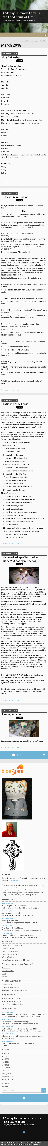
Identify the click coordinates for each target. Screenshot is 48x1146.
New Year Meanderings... (20, 1022)
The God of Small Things (12, 928)
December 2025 (7, 1077)
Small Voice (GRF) (8, 971)
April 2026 (5, 1065)
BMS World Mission (8, 948)
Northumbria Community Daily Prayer (14, 990)
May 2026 (5, 1062)
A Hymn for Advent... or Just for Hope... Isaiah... (24, 1036)
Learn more (36, 1144)
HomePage (34, 41)
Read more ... (14, 880)
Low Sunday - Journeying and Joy (31, 1014)
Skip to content (6, 2)
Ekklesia (4, 977)
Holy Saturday (11, 57)
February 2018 (24, 41)
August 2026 (6, 1053)
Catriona (5, 1043)
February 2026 (7, 1071)
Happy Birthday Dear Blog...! (22, 1043)
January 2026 (6, 1074)
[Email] (24, 1098)
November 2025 (7, 1079)
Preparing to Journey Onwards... (15, 906)
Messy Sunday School (11, 913)
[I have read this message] (46, 1142)
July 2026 (5, 1056)
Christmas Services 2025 (27, 1029)
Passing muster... (12, 714)
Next (44, 754)
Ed (3, 1036)
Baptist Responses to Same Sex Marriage (15, 960)
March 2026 (6, 1068)
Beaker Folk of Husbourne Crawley (13, 1004)
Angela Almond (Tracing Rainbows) (13, 1001)
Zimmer (5, 1022)
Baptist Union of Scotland (10, 954)
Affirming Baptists (8, 957)
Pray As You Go (7, 984)
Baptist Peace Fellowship (10, 951)
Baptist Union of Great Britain (12, 945)
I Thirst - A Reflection (15, 197)
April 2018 (43, 41)
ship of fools (6, 968)
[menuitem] (25, 41)
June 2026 (5, 1059)
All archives (5, 1083)
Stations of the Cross (15, 403)
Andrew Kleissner (8, 1014)
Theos (4, 974)
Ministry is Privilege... (10, 921)
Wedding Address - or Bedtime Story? (17, 935)
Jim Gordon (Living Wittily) (11, 998)
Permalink (6, 183)
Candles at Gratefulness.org (11, 987)
